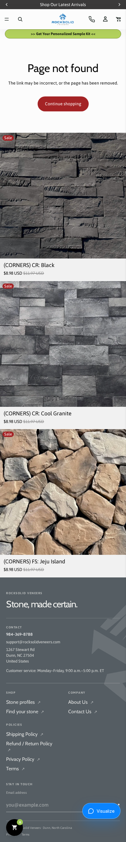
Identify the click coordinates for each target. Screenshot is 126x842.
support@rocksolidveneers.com (33, 642)
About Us (81, 702)
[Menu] (6, 19)
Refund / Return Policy (29, 746)
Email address (16, 792)
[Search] (20, 19)
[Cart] (118, 19)
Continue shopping (63, 103)
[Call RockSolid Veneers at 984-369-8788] (91, 19)
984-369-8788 (19, 634)
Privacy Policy (23, 759)
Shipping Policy (24, 734)
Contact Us (82, 711)
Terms (15, 769)
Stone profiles (23, 702)
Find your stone (25, 711)
